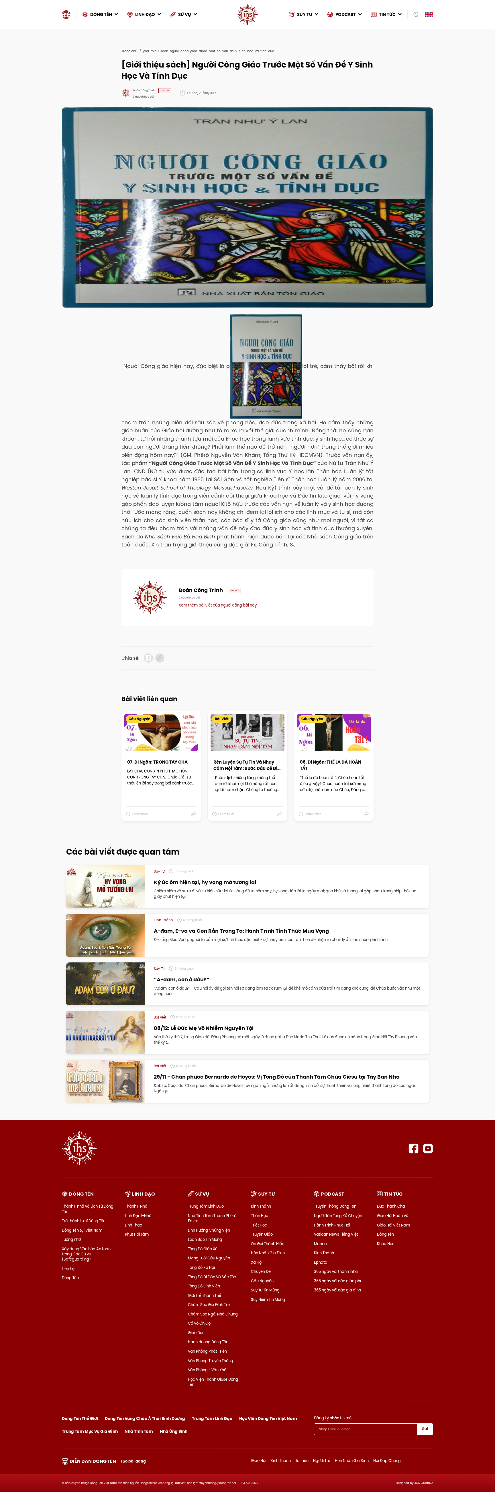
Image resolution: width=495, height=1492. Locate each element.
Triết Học (259, 1225)
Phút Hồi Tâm (137, 1234)
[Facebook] (413, 1149)
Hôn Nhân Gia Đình (268, 1252)
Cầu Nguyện (262, 1280)
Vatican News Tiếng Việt (336, 1234)
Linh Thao (133, 1225)
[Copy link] (159, 658)
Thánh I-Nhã (136, 1206)
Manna (320, 1243)
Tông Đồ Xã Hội (201, 1267)
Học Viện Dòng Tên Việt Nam (268, 1418)
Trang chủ (129, 51)
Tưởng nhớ (71, 1239)
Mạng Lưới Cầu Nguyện (209, 1258)
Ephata (320, 1262)
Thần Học (259, 1215)
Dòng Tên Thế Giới (80, 1418)
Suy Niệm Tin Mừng (268, 1299)
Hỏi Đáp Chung (387, 1460)
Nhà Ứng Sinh (173, 1431)
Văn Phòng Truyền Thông (210, 1360)
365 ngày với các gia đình (337, 1290)
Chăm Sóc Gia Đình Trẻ (209, 1304)
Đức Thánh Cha (391, 1206)
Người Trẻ (321, 1460)
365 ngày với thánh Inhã (336, 1271)
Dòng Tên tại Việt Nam (82, 1230)
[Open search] (414, 14)
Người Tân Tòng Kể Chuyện (338, 1215)
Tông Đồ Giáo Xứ (202, 1248)
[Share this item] (193, 814)
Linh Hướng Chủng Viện (209, 1230)
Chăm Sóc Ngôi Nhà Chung (213, 1314)
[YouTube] (428, 1149)
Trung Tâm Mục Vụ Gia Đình (90, 1431)
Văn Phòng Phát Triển (207, 1351)
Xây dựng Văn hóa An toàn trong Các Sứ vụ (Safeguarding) (86, 1254)
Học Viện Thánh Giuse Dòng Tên (213, 1382)
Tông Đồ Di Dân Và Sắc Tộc (212, 1276)
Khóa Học (385, 1243)
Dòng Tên (70, 1277)
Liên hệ (68, 1268)
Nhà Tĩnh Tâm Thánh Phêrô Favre (212, 1218)
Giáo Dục (196, 1332)
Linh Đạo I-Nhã (138, 1215)
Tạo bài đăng (133, 1461)
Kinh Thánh (261, 1206)
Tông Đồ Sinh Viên (204, 1286)
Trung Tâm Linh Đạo (206, 1206)
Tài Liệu (302, 1460)
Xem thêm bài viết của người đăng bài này (218, 605)
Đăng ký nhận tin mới (333, 1417)
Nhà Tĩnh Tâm (139, 1431)
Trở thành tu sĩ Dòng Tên (83, 1220)
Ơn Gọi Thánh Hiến (267, 1243)
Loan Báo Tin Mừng (205, 1239)
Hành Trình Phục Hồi (332, 1225)
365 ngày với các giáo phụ (338, 1280)
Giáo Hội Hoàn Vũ (392, 1215)
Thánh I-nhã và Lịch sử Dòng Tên (87, 1209)
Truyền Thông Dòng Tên (335, 1206)
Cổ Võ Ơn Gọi (199, 1323)
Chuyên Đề (261, 1271)
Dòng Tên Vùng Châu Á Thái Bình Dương (145, 1418)
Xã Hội (256, 1262)
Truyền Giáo (262, 1234)
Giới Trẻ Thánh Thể (204, 1295)
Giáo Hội (258, 1460)
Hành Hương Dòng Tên (208, 1341)
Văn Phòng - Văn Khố (207, 1369)
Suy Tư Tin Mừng (265, 1290)
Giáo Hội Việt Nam (393, 1225)
